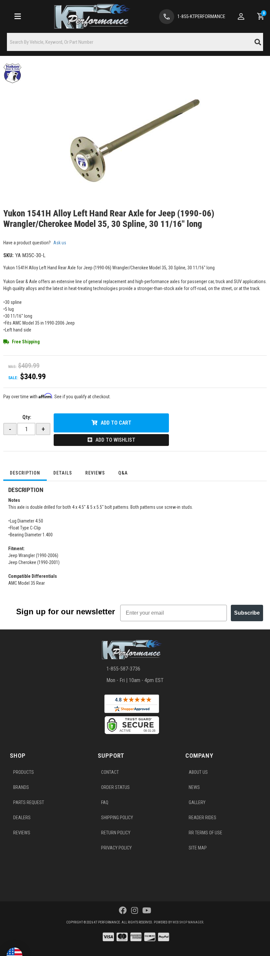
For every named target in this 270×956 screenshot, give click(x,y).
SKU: (8, 255)
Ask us (59, 242)
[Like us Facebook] (123, 910)
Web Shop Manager (188, 922)
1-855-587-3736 (123, 669)
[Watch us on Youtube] (146, 910)
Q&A (123, 473)
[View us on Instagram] (134, 910)
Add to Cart (116, 423)
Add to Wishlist (115, 440)
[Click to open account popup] (241, 16)
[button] (135, 42)
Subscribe (247, 613)
